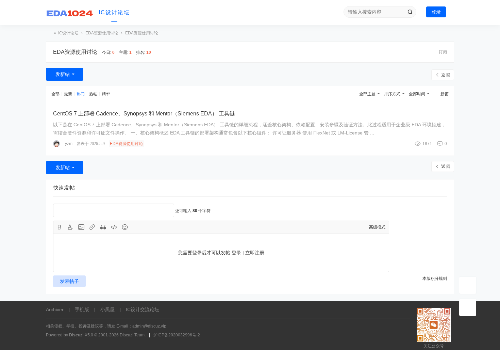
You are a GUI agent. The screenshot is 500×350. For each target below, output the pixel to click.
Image (81, 227)
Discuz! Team (132, 335)
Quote (103, 227)
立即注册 (254, 252)
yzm (68, 143)
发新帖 (62, 74)
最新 (68, 94)
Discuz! (76, 335)
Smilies (125, 227)
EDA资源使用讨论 (101, 33)
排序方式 (392, 94)
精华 (106, 94)
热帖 (93, 94)
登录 (436, 12)
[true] (409, 11)
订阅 (443, 52)
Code (114, 227)
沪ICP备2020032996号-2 (176, 335)
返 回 (445, 75)
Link (92, 227)
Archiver (55, 309)
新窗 (444, 94)
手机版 (82, 309)
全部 (55, 94)
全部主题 (367, 94)
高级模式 (377, 227)
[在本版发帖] (467, 285)
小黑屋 (107, 309)
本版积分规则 (434, 278)
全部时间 (417, 94)
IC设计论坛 (114, 12)
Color (70, 227)
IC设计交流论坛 (48, 33)
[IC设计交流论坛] (70, 12)
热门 (81, 94)
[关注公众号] (467, 307)
